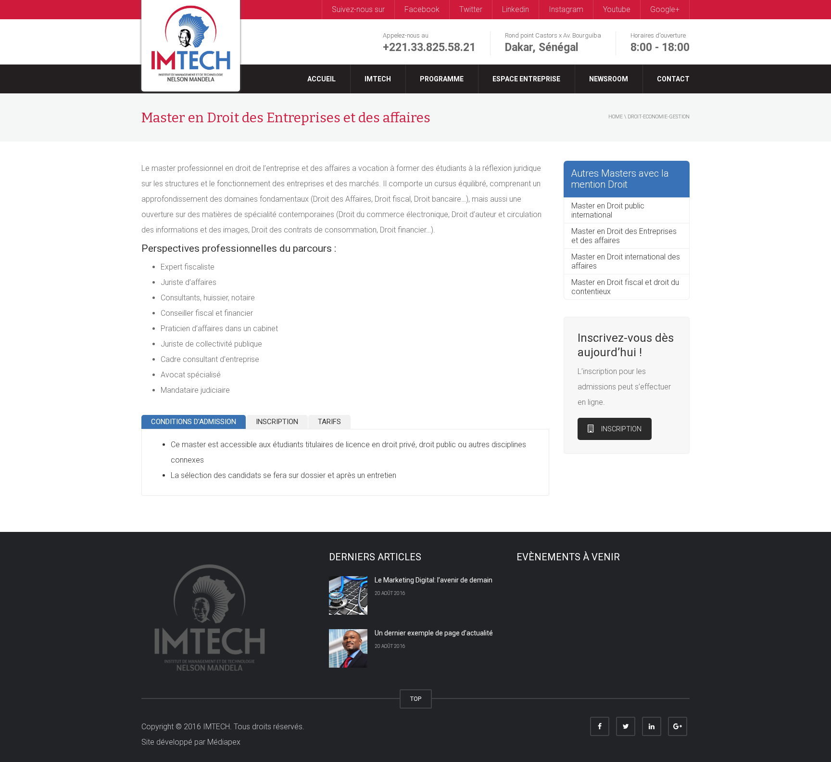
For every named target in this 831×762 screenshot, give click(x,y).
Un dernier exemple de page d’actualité (434, 633)
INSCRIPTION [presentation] (277, 421)
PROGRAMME (442, 79)
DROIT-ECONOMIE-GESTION (659, 117)
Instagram (566, 9)
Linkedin (515, 9)
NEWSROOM (608, 79)
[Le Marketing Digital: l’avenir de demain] (348, 595)
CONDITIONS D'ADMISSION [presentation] (193, 421)
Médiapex (223, 742)
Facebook (422, 9)
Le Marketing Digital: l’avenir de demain (433, 580)
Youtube (616, 9)
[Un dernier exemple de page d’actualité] (348, 648)
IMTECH (378, 79)
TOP (415, 698)
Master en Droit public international (607, 210)
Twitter (470, 9)
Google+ (665, 9)
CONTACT (673, 79)
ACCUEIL (321, 79)
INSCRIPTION (621, 429)
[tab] (193, 422)
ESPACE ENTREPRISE (526, 79)
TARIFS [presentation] (329, 421)
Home (615, 117)
